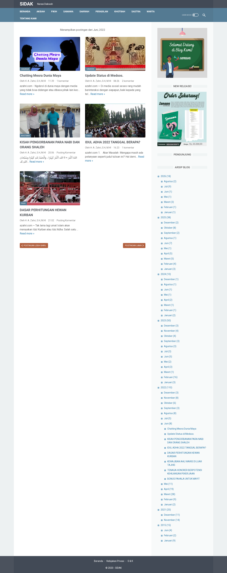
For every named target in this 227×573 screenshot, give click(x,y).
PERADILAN (102, 11)
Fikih (88, 136)
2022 (166, 387)
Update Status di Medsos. (104, 75)
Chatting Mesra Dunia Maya (40, 75)
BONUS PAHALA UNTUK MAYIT (183, 478)
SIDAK (26, 4)
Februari (170, 207)
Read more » (27, 94)
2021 (166, 509)
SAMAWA (68, 11)
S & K (130, 561)
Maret (169, 202)
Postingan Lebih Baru (34, 245)
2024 (166, 274)
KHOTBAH (119, 11)
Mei (167, 196)
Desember (171, 222)
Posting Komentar (66, 152)
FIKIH (54, 11)
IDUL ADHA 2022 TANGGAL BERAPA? (112, 142)
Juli (167, 186)
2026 (166, 176)
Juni (168, 191)
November (171, 330)
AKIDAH (41, 11)
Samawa (25, 69)
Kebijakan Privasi (115, 561)
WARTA (151, 11)
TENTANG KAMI (28, 18)
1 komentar (63, 81)
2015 (166, 525)
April (168, 253)
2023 (166, 320)
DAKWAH (84, 11)
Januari (169, 212)
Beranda (25, 11)
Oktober (170, 227)
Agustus (170, 181)
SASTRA (135, 11)
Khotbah (25, 136)
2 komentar (128, 81)
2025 (166, 217)
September (171, 233)
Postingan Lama (133, 245)
